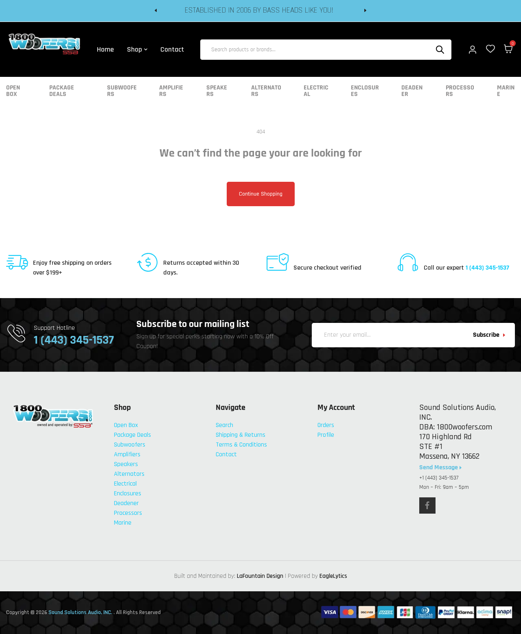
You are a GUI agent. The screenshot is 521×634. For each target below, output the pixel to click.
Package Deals (61, 91)
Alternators (266, 91)
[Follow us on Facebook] (427, 505)
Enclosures (365, 91)
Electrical (316, 91)
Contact (226, 454)
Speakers (216, 91)
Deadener (411, 91)
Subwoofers (122, 91)
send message (439, 468)
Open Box (13, 91)
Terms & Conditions (241, 444)
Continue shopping (260, 194)
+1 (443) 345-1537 (438, 477)
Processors (460, 91)
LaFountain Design (260, 576)
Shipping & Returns (240, 435)
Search (224, 425)
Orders (325, 425)
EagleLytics (333, 576)
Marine (505, 91)
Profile (325, 435)
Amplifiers (171, 91)
